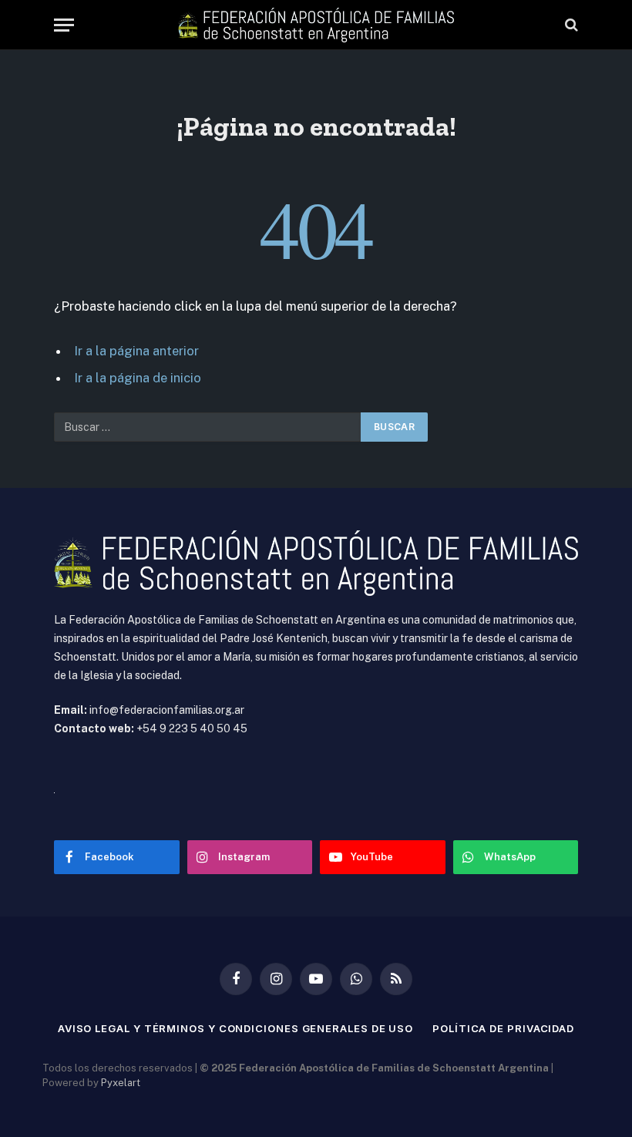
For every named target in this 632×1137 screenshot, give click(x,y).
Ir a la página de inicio (137, 377)
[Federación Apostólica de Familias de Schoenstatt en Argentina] (316, 25)
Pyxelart (120, 1082)
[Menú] (64, 25)
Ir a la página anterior (136, 350)
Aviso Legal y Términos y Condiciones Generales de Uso (235, 1028)
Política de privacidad (503, 1028)
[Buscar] (570, 25)
